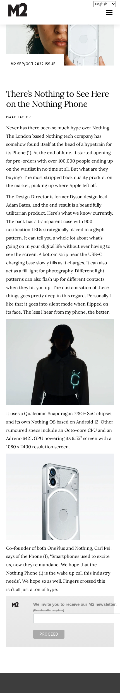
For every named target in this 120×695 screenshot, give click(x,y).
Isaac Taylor (18, 117)
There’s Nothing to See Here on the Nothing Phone (57, 98)
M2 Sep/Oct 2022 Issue (33, 63)
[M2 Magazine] (23, 14)
